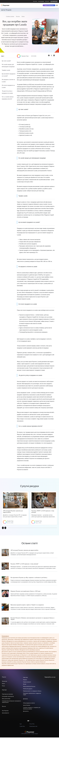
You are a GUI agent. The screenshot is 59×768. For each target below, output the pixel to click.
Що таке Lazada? (6, 60)
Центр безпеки (26, 705)
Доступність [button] (26, 711)
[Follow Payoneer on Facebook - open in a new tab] (47, 680)
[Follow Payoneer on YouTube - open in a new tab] (52, 680)
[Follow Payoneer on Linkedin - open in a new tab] (50, 680)
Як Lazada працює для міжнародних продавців (8, 65)
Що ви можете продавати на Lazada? (8, 75)
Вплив (24, 684)
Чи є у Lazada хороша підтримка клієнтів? (7, 98)
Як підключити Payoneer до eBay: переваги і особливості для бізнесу (29, 577)
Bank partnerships (6, 698)
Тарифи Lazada (6, 70)
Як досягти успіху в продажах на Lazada (7, 92)
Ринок (3, 685)
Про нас (47, 1)
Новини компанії (27, 682)
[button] (57, 10)
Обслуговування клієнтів (29, 703)
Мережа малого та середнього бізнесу (32, 691)
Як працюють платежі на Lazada (8, 80)
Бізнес (23, 16)
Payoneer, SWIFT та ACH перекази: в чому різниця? (42, 511)
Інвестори (25, 677)
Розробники (41, 1)
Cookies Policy (22, 726)
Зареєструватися (49, 5)
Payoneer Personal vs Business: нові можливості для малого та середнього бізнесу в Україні (32, 618)
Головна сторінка (10, 16)
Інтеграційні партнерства (8, 696)
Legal (21, 723)
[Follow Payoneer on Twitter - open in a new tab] (45, 680)
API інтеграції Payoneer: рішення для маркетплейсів (13, 511)
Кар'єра (25, 679)
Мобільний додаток (27, 688)
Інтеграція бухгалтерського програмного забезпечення (11, 701)
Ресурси (35, 1)
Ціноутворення (5, 712)
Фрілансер (4, 681)
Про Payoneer (5, 710)
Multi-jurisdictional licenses (29, 686)
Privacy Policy (31, 723)
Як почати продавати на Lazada (8, 86)
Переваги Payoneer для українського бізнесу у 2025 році (25, 591)
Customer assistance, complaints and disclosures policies (31, 708)
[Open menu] (57, 5)
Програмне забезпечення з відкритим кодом (32, 694)
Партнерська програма (7, 694)
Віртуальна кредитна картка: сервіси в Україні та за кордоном (27, 605)
